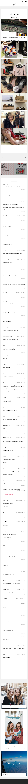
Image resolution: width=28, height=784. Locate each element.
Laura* (4, 619)
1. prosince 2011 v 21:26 (20, 416)
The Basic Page (16, 782)
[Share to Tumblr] (18, 152)
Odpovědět (23, 189)
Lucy (4, 250)
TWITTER (10, 147)
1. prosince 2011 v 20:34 (20, 301)
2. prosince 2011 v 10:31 (20, 531)
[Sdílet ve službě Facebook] (14, 152)
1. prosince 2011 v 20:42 (20, 336)
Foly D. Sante (5, 327)
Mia (3, 480)
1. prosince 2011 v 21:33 (20, 437)
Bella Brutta (9, 39)
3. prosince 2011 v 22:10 (20, 645)
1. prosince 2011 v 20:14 (20, 184)
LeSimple (4, 456)
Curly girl (5, 521)
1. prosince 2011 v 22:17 (20, 480)
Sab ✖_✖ (5, 241)
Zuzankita (5, 531)
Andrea (4, 193)
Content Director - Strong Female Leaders (11, 489)
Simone (4, 571)
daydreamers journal (7, 437)
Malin (4, 373)
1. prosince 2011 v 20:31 (20, 292)
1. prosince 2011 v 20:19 (20, 201)
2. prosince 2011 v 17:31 (20, 598)
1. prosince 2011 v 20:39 (20, 327)
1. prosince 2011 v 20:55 (20, 382)
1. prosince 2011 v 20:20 (20, 215)
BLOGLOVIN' (16, 147)
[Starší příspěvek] (25, 157)
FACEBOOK (5, 147)
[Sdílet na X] (16, 152)
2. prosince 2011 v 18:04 (20, 619)
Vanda (4, 512)
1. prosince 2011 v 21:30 (20, 425)
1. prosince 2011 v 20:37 (20, 318)
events (14, 11)
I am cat (4, 233)
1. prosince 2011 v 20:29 (20, 281)
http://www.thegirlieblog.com (8, 494)
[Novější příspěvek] (2, 157)
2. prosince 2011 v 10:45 (20, 545)
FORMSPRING (22, 147)
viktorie (4, 580)
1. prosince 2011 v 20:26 (20, 250)
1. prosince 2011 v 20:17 (20, 192)
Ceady (4, 224)
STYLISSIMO (5, 500)
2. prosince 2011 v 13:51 (20, 562)
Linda (4, 416)
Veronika (4, 397)
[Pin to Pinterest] (12, 152)
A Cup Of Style (17, 781)
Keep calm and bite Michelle (8, 336)
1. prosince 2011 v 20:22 (20, 224)
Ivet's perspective (6, 425)
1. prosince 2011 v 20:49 (20, 355)
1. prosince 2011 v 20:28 (20, 272)
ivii (3, 310)
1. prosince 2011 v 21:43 (20, 468)
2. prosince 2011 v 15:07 (20, 580)
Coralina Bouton (6, 184)
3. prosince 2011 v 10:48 (20, 636)
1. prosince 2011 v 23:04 (20, 490)
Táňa (4, 407)
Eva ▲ (4, 468)
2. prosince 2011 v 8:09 (20, 500)
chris (4, 545)
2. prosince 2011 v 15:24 (20, 589)
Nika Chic (5, 318)
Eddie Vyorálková (6, 355)
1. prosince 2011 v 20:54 (20, 373)
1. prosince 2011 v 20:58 (20, 397)
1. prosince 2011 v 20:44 (20, 345)
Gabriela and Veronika (7, 259)
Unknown (5, 598)
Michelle (4, 607)
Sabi (3, 636)
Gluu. (4, 554)
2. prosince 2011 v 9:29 (20, 521)
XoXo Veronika (6, 589)
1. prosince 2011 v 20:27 (20, 259)
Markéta (4, 364)
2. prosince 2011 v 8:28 (20, 512)
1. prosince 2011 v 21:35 (20, 456)
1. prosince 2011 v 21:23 (20, 407)
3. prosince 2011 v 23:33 (20, 654)
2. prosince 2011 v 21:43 (20, 627)
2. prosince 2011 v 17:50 (20, 607)
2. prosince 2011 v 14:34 (20, 571)
